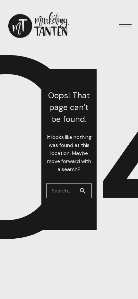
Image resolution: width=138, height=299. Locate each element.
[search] (85, 191)
